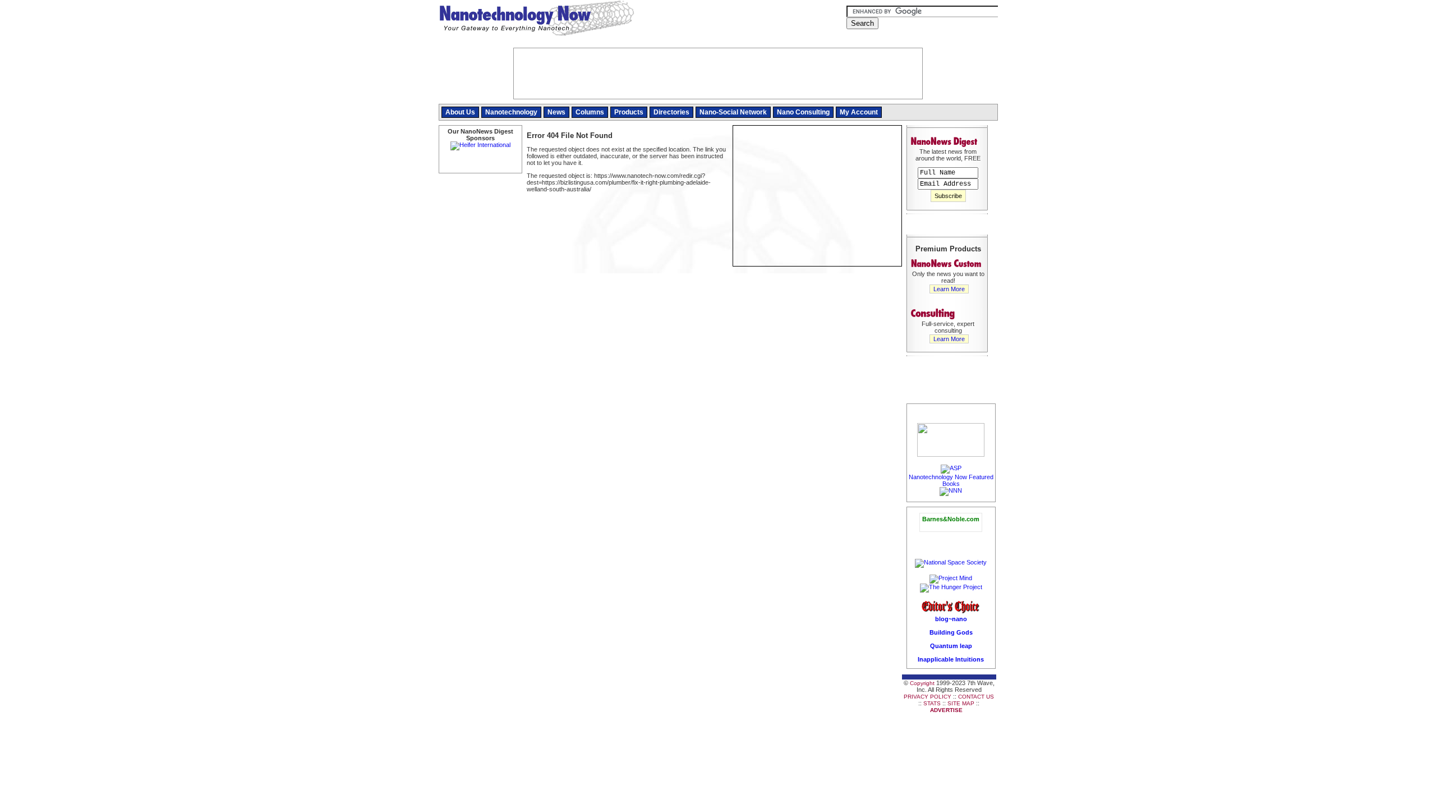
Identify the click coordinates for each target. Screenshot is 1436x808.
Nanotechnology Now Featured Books (951, 480)
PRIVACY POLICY (927, 697)
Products (628, 112)
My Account (859, 112)
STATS (932, 703)
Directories (671, 112)
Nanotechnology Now (536, 19)
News (556, 112)
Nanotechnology (511, 112)
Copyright (922, 683)
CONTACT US (976, 697)
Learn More (949, 289)
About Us (460, 112)
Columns (590, 112)
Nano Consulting (803, 112)
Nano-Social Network (733, 112)
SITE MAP (960, 703)
